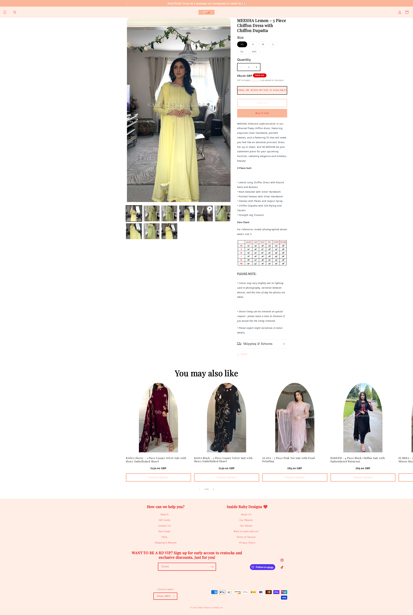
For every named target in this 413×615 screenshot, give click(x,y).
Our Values (246, 525)
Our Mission (246, 520)
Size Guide (164, 531)
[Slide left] (199, 489)
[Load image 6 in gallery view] (134, 231)
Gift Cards (164, 520)
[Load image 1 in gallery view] (134, 213)
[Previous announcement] (127, 3)
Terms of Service (246, 537)
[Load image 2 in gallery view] (152, 213)
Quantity (244, 60)
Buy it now (262, 113)
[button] (4, 12)
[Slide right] (213, 489)
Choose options (158, 477)
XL (244, 52)
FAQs (164, 537)
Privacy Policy (247, 543)
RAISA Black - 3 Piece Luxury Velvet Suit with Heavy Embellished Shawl (223, 459)
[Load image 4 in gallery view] (187, 213)
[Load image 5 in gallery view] (223, 213)
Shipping (255, 80)
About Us (246, 514)
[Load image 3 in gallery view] (169, 213)
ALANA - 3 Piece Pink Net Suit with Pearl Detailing (288, 459)
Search (165, 514)
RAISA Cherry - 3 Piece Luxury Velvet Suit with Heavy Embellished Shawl (156, 459)
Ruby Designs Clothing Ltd (210, 607)
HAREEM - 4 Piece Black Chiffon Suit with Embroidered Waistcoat (357, 459)
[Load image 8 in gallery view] (169, 231)
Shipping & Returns (166, 543)
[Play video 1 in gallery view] (205, 213)
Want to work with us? (246, 531)
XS (244, 45)
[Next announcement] (286, 3)
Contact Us (164, 525)
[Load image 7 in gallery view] (152, 231)
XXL (256, 52)
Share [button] (244, 354)
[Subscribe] (212, 567)
